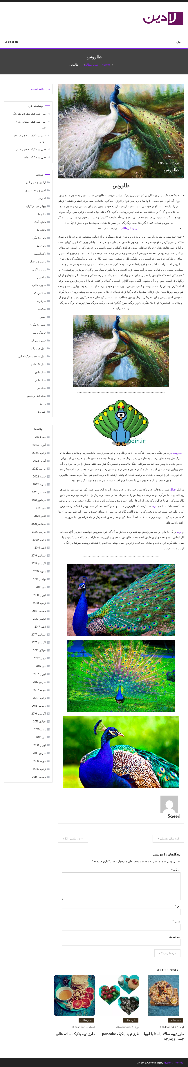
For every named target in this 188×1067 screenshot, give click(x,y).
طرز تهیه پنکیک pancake (120, 1034)
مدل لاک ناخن (38, 364)
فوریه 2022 (39, 476)
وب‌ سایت (174, 937)
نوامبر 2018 (39, 579)
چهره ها (41, 411)
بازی (154, 506)
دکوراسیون (40, 253)
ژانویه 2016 (39, 769)
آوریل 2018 (39, 595)
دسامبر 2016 (39, 706)
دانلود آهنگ (40, 222)
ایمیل (176, 921)
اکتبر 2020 (40, 516)
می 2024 (40, 437)
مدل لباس (40, 372)
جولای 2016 (39, 721)
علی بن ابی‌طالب (130, 228)
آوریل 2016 (39, 745)
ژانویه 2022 (39, 484)
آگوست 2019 (38, 563)
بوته (179, 532)
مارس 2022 (39, 468)
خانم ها (42, 214)
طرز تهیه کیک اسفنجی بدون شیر (31, 124)
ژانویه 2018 (39, 603)
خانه (178, 42)
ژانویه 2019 (39, 571)
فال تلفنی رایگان (72, 838)
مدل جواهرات (38, 348)
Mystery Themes (173, 1062)
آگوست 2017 (38, 642)
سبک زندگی (39, 293)
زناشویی (41, 277)
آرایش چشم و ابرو (36, 182)
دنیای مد (41, 246)
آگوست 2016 (38, 713)
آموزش (42, 198)
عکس (42, 317)
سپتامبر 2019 (38, 555)
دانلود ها (41, 230)
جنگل (173, 489)
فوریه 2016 (39, 761)
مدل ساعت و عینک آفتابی (32, 356)
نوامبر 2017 (39, 619)
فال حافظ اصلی (40, 89)
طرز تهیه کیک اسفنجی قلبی (31, 149)
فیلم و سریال (38, 340)
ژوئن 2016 (40, 729)
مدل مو (42, 388)
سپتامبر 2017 (38, 634)
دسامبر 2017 (39, 611)
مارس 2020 (39, 532)
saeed (167, 163)
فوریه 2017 (39, 690)
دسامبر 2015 (39, 777)
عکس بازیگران (38, 325)
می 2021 (41, 508)
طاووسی (176, 453)
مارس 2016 (39, 753)
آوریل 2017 (39, 674)
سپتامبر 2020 (38, 524)
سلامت (42, 309)
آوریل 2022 (39, 461)
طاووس (171, 170)
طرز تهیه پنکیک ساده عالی (75, 1034)
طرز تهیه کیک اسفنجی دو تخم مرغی (30, 138)
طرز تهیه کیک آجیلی (35, 157)
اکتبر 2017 (40, 627)
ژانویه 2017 (39, 698)
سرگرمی (41, 301)
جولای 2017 (39, 650)
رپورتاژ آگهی (39, 269)
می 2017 (41, 666)
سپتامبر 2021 (39, 500)
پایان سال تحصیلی (170, 838)
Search (13, 42)
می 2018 (41, 587)
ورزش (42, 404)
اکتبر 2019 (40, 547)
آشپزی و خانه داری (35, 190)
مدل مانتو (40, 380)
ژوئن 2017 (40, 658)
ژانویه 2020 (39, 540)
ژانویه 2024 (39, 453)
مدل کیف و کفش (36, 396)
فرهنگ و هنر (39, 332)
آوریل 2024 (39, 445)
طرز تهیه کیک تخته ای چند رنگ (29, 114)
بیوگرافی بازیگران (36, 206)
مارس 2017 (39, 682)
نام (177, 906)
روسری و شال (38, 261)
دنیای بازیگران (38, 238)
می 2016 (41, 737)
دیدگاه (175, 870)
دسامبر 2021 (39, 492)
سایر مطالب (170, 156)
